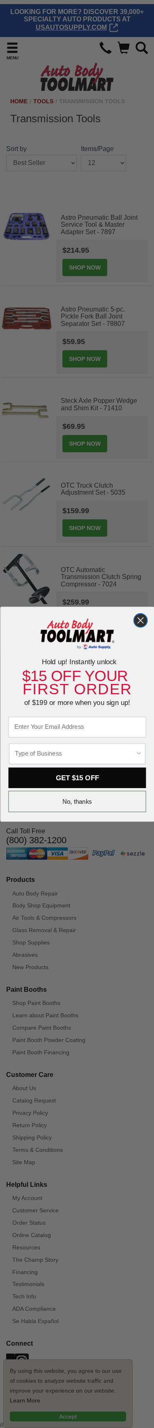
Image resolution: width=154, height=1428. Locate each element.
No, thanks (77, 801)
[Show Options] (138, 753)
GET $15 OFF (77, 777)
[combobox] (75, 753)
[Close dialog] (140, 620)
